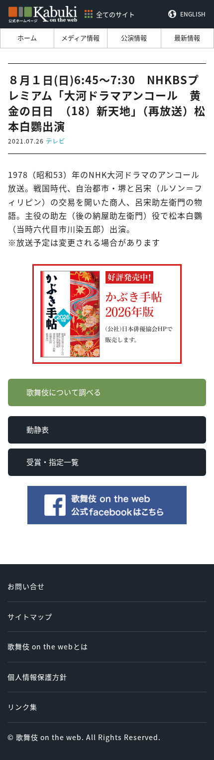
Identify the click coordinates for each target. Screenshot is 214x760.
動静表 (37, 429)
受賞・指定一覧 (52, 461)
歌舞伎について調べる (63, 392)
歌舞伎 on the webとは (47, 646)
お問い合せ (26, 586)
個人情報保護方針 (37, 677)
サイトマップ (29, 616)
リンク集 (22, 707)
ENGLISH (193, 14)
